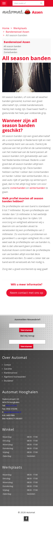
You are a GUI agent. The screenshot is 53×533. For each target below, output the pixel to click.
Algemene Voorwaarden (15, 376)
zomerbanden (18, 188)
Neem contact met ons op (26, 292)
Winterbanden (10, 49)
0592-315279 (11, 405)
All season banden (12, 46)
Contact (7, 364)
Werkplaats (20, 28)
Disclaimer (8, 380)
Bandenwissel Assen (17, 31)
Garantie (8, 368)
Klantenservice (10, 372)
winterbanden (37, 188)
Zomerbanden (10, 52)
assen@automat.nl (12, 412)
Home (5, 28)
